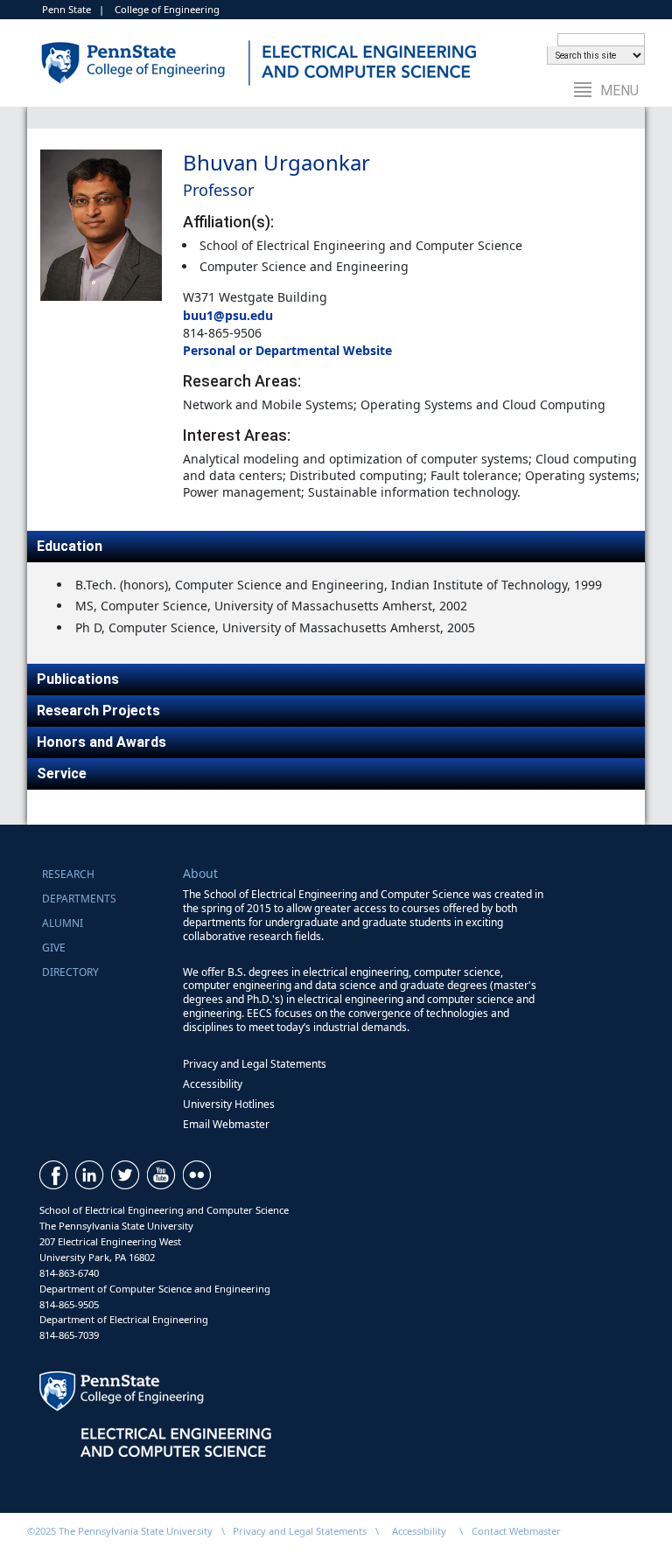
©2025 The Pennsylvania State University (120, 1530)
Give (54, 947)
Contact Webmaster (516, 1530)
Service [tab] (62, 773)
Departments (79, 898)
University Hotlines (229, 1104)
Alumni (62, 923)
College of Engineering (167, 9)
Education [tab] (69, 546)
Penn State (66, 9)
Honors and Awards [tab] (101, 742)
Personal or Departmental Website (287, 350)
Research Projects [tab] (98, 710)
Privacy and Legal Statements (254, 1063)
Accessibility (212, 1084)
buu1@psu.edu (228, 315)
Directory (70, 972)
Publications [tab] (78, 679)
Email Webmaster (226, 1124)
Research (68, 874)
